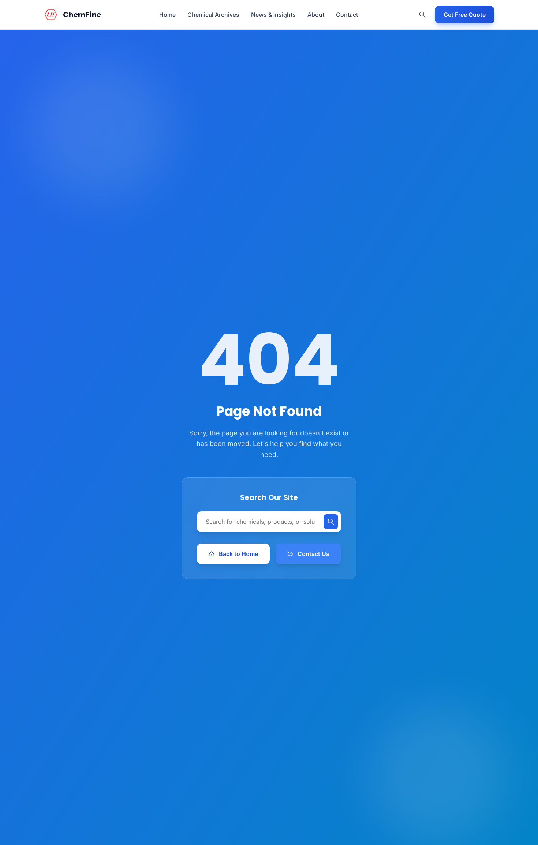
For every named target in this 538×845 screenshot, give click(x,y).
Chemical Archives (213, 14)
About (315, 14)
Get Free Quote (465, 14)
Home (167, 14)
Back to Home (238, 553)
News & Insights (273, 14)
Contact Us (313, 553)
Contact (347, 14)
